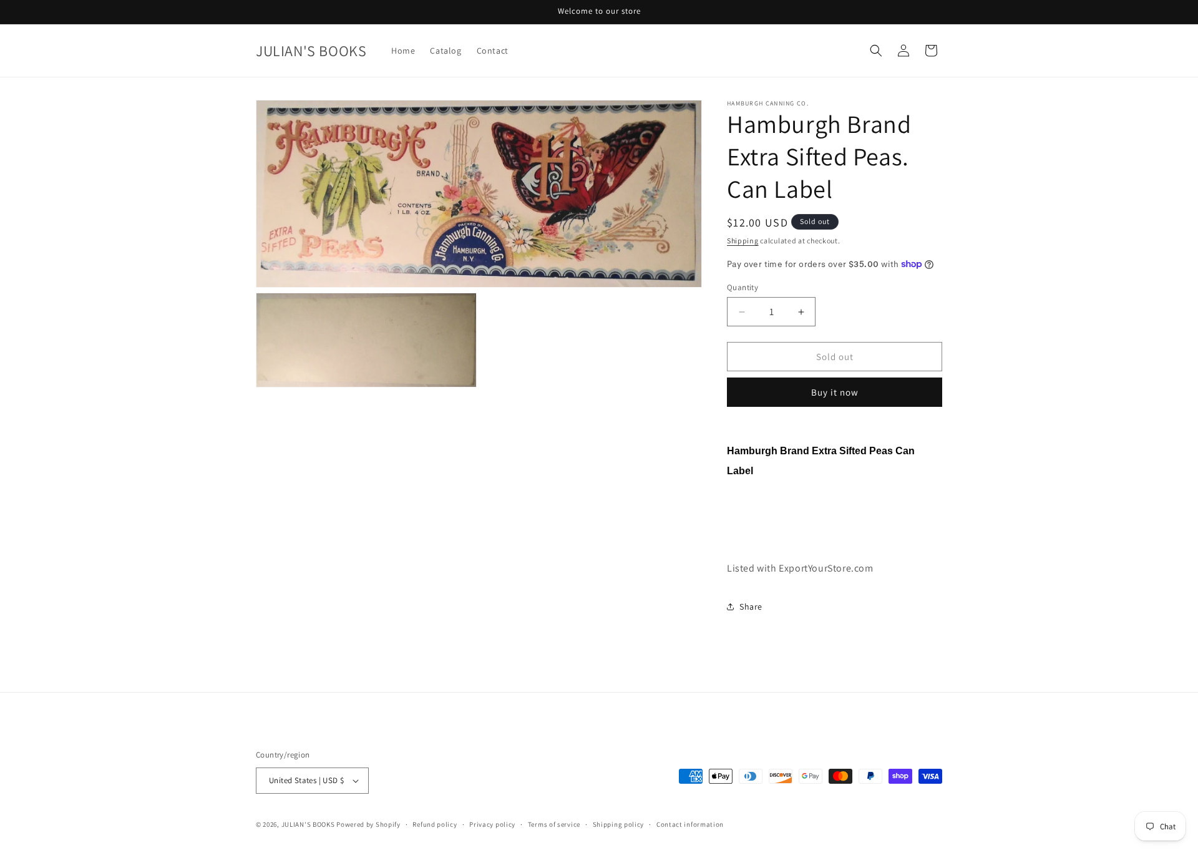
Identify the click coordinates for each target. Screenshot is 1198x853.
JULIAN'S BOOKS (308, 824)
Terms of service (554, 824)
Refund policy (434, 824)
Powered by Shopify (368, 824)
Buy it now (835, 392)
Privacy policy (492, 824)
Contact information (690, 824)
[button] (876, 50)
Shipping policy (619, 824)
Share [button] (750, 606)
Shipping (743, 240)
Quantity (742, 287)
